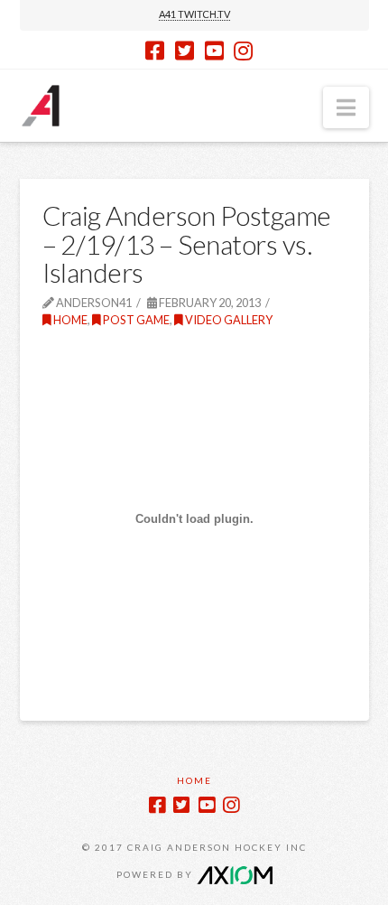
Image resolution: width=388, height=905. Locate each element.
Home (69, 320)
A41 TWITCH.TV (194, 14)
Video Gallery (228, 320)
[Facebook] (154, 50)
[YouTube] (214, 50)
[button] (346, 107)
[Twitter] (184, 50)
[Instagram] (243, 50)
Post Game (135, 320)
